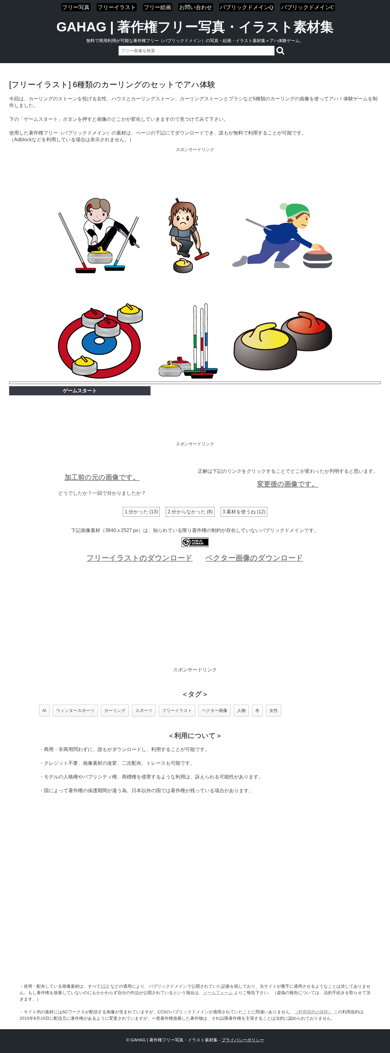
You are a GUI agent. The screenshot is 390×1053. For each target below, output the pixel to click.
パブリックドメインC (307, 7)
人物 (241, 710)
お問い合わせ (195, 7)
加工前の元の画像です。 (102, 477)
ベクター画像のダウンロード (254, 558)
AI (44, 710)
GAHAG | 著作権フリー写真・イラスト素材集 (195, 27)
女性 (273, 710)
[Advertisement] (195, 173)
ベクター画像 (214, 710)
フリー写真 (76, 7)
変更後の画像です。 (287, 484)
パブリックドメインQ (246, 7)
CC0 (105, 986)
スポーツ (143, 710)
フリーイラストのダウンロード (140, 558)
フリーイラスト (117, 7)
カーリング (115, 710)
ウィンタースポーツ (75, 710)
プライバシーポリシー (243, 1039)
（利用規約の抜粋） (313, 1011)
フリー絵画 (157, 7)
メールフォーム (218, 992)
